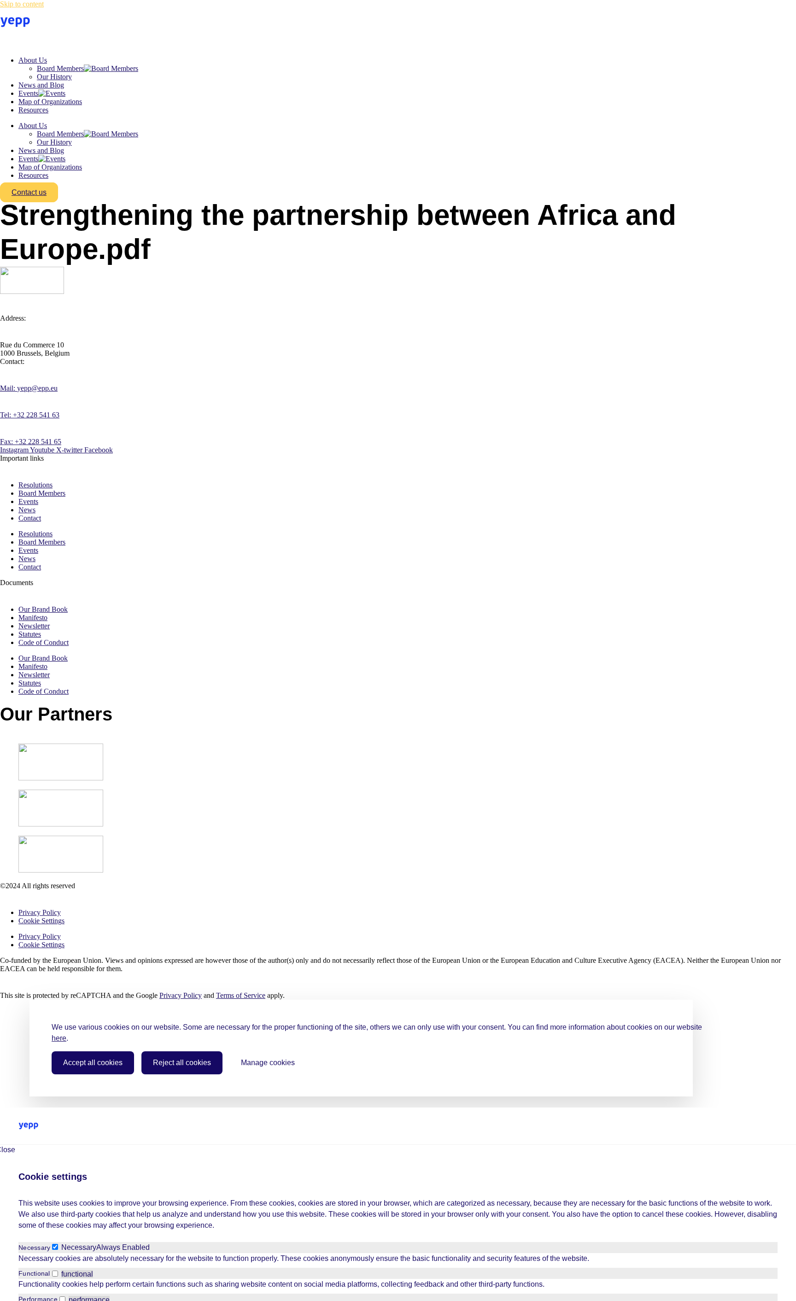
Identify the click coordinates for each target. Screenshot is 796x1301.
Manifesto (32, 617)
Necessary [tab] (34, 1247)
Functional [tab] (34, 1273)
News (26, 510)
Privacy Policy (39, 912)
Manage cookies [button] (268, 1063)
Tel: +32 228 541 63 (29, 415)
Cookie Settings (41, 921)
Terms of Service (240, 995)
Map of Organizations (50, 101)
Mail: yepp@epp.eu (29, 388)
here (59, 1038)
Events (28, 93)
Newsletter (34, 626)
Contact (29, 518)
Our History (54, 77)
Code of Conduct (43, 642)
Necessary (78, 1247)
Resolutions (35, 485)
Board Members (60, 68)
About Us (32, 60)
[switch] (55, 1274)
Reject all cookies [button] (182, 1063)
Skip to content (22, 4)
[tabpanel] (398, 1258)
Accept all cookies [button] (93, 1063)
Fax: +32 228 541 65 (30, 441)
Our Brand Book (43, 609)
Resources (33, 110)
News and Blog (41, 85)
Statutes (29, 634)
